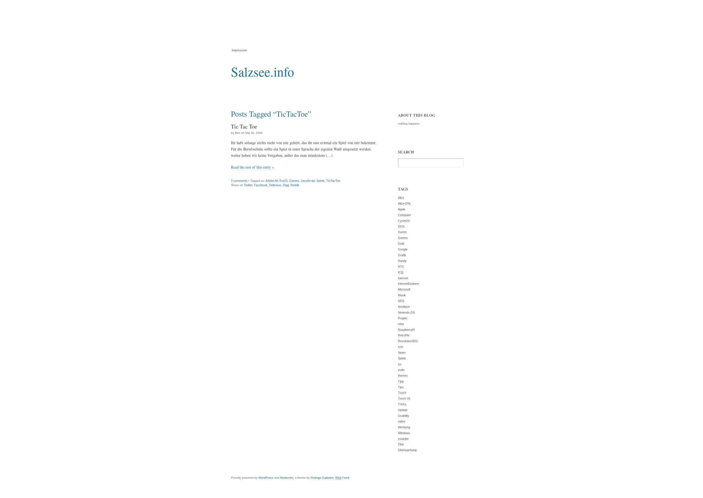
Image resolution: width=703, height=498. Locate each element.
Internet (403, 278)
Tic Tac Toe (244, 126)
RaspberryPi (406, 329)
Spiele (321, 180)
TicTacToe (333, 180)
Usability (403, 415)
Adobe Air (272, 180)
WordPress (266, 477)
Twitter (248, 185)
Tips (401, 387)
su (399, 364)
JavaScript (308, 180)
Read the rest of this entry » (252, 167)
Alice (401, 197)
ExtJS (284, 180)
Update (403, 410)
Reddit (295, 185)
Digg (286, 185)
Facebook (260, 185)
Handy (402, 260)
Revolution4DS (408, 341)
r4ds (401, 324)
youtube (403, 438)
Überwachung (407, 450)
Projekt (402, 318)
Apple (401, 209)
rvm (400, 346)
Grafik (402, 255)
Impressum (239, 50)
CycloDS (404, 220)
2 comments (239, 180)
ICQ (400, 272)
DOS (401, 226)
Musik (402, 295)
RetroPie (403, 335)
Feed (342, 477)
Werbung (404, 427)
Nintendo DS (406, 312)
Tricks (402, 404)
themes (403, 375)
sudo (401, 369)
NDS (401, 301)
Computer (404, 215)
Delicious (275, 185)
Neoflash (404, 306)
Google (403, 249)
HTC (401, 266)
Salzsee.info (262, 71)
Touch (402, 392)
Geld (401, 243)
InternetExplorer (408, 283)
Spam (402, 352)
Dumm (402, 232)
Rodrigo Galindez (322, 477)
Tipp (401, 381)
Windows (404, 433)
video (401, 421)
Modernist (286, 477)
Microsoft (404, 289)
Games (294, 180)
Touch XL (404, 398)
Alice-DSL (404, 203)
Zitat (401, 444)
